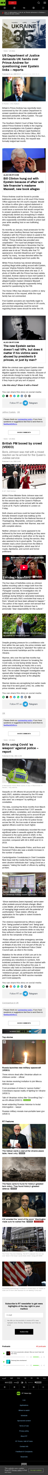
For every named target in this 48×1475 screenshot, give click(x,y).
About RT (24, 1436)
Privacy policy (24, 1431)
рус (18, 1378)
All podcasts (41, 1346)
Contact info (24, 1446)
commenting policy (25, 419)
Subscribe (24, 1332)
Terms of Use (24, 1426)
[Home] (3, 3)
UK (18, 412)
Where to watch (24, 1410)
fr (31, 1378)
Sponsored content (24, 1421)
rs (38, 1378)
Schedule (24, 1415)
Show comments (24, 432)
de (25, 1378)
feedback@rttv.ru (10, 424)
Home (5, 51)
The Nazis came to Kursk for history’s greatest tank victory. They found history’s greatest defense (22, 1186)
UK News (12, 51)
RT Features (8, 1121)
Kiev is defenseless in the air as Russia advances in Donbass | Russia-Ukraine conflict (24, 13)
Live (24, 1400)
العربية (4, 1378)
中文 (44, 1378)
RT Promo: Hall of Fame (24, 1441)
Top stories (7, 1037)
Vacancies (24, 1457)
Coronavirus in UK (10, 1003)
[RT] (8, 1383)
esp (11, 1378)
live (12, 2)
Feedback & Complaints (24, 1451)
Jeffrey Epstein (9, 412)
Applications (24, 1405)
